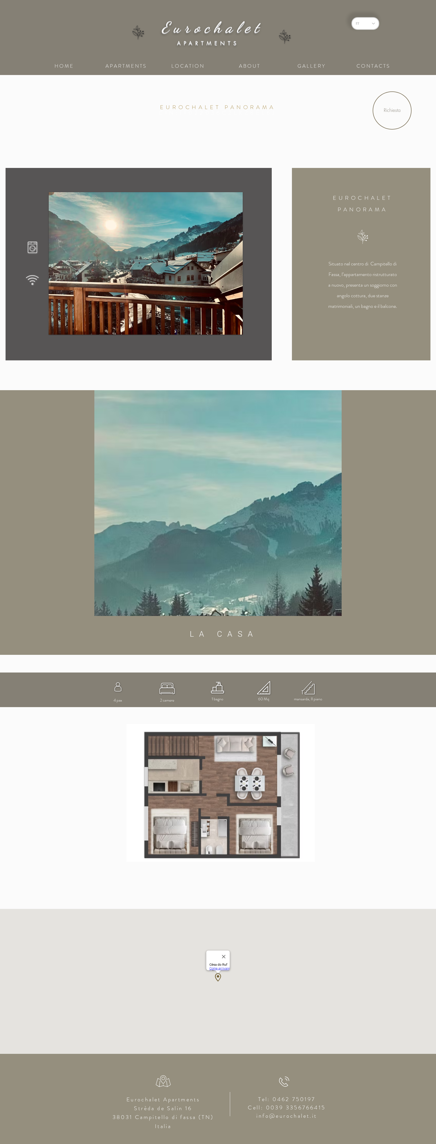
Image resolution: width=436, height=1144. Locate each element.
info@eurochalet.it (286, 1116)
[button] (146, 263)
